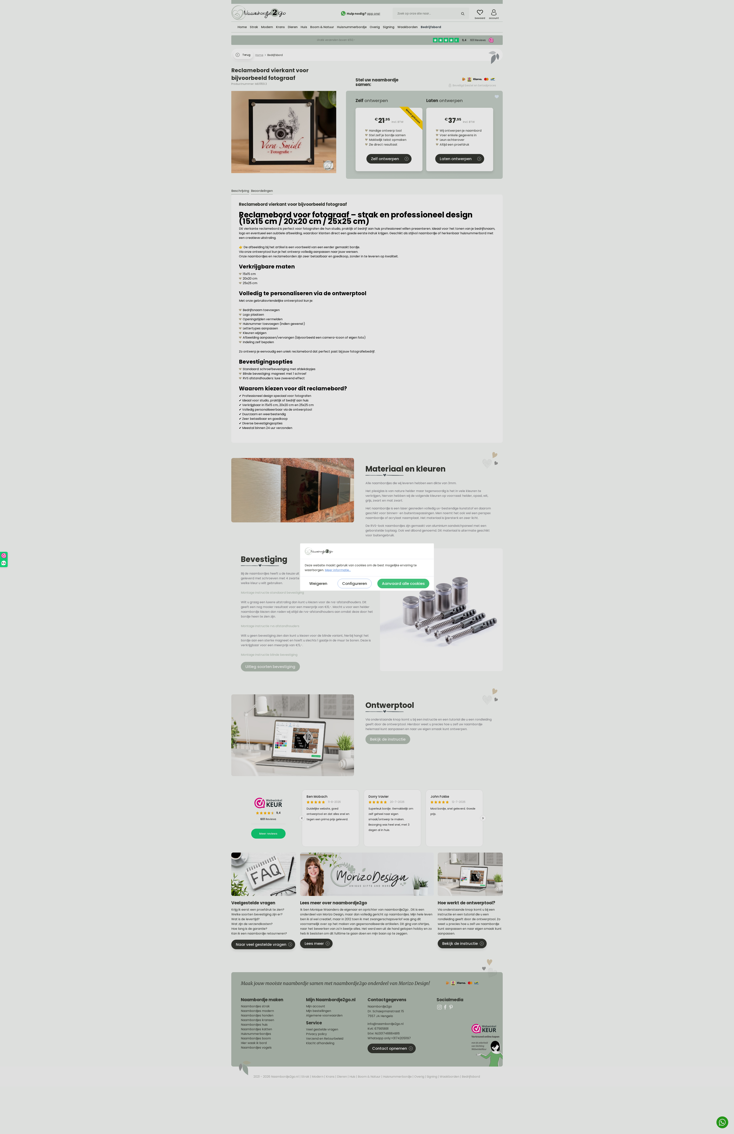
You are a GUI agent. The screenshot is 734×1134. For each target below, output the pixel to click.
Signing (431, 1076)
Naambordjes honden (257, 1015)
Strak (304, 1076)
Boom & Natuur (369, 1076)
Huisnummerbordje (397, 1076)
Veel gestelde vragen (322, 1029)
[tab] (240, 191)
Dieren (341, 1076)
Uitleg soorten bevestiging (270, 666)
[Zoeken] (462, 13)
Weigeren (318, 583)
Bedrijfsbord (470, 1076)
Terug (246, 55)
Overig (418, 1076)
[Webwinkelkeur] (487, 1045)
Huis (352, 1076)
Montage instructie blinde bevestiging (269, 655)
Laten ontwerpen (456, 158)
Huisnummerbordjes (256, 1034)
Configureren (354, 583)
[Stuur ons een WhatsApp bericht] (722, 1122)
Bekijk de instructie (388, 739)
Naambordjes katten (256, 1029)
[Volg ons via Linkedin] (451, 1007)
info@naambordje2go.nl (386, 1024)
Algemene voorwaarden (324, 1015)
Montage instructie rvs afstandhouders (270, 626)
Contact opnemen (389, 1048)
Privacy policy (316, 1034)
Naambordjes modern (257, 1011)
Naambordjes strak (255, 1006)
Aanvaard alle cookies (403, 583)
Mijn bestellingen (318, 1011)
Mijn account (315, 1006)
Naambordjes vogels (256, 1048)
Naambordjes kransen (257, 1020)
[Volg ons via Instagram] (439, 1007)
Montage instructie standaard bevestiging (272, 592)
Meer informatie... (338, 570)
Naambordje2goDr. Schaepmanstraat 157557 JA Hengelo (386, 1011)
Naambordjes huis (254, 1025)
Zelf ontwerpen (385, 158)
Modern (317, 1076)
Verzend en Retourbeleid (324, 1039)
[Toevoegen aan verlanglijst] (497, 97)
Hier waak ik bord (254, 1043)
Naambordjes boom (256, 1038)
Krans (330, 1076)
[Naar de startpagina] (260, 12)
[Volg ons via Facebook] (445, 1007)
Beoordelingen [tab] (262, 191)
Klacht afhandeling (320, 1043)
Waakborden (449, 1076)
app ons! (373, 13)
